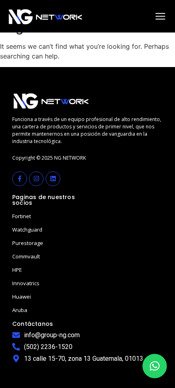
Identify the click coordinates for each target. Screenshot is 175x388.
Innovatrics (25, 283)
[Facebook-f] (19, 178)
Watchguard (27, 229)
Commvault (26, 256)
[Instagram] (36, 178)
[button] (154, 366)
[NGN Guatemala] (45, 16)
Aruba (19, 310)
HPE (17, 269)
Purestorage (27, 243)
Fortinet (21, 216)
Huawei (21, 296)
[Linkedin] (53, 178)
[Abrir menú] (160, 16)
